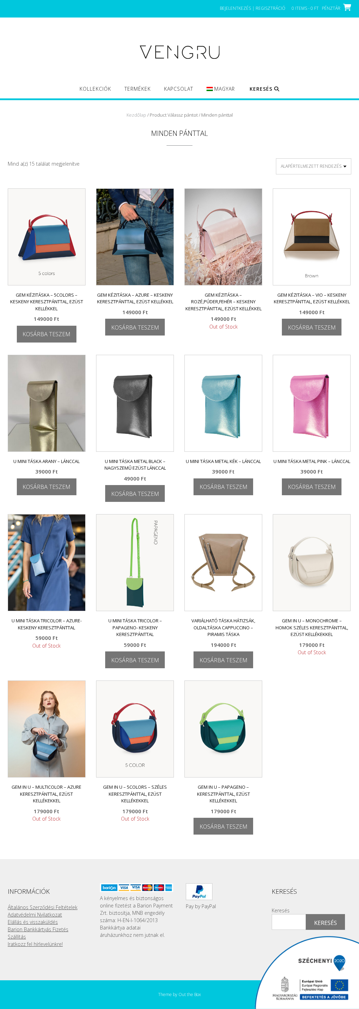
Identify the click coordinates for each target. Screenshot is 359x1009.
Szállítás (17, 936)
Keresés (281, 910)
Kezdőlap (136, 115)
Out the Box (189, 994)
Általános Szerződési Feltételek (42, 907)
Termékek (137, 88)
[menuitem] (220, 91)
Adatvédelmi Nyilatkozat (35, 914)
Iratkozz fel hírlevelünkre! (35, 944)
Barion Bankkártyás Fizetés (38, 929)
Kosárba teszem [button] (46, 334)
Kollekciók (95, 88)
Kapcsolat (178, 88)
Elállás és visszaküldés (33, 922)
